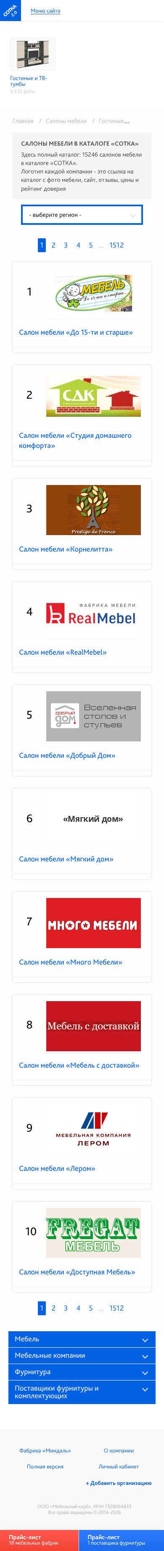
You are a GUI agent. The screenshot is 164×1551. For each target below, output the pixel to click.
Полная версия (45, 1466)
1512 (117, 245)
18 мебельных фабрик (33, 1539)
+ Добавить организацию (118, 1483)
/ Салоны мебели (61, 121)
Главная (23, 121)
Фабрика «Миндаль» (45, 1450)
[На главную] (10, 10)
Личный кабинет (118, 1466)
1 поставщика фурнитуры (116, 1539)
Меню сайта (46, 11)
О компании (119, 1450)
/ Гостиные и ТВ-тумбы (121, 121)
